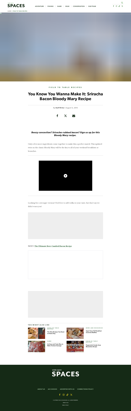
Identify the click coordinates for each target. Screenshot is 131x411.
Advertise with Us (67, 389)
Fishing (50, 6)
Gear (67, 6)
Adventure (39, 6)
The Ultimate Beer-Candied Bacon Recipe (53, 246)
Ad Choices (52, 389)
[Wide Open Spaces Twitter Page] (122, 6)
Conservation (79, 6)
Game (59, 6)
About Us (41, 389)
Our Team (92, 6)
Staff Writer (60, 108)
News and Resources (94, 328)
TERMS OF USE (65, 402)
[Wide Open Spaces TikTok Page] (119, 6)
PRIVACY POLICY (65, 405)
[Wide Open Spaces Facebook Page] (113, 6)
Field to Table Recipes (20, 11)
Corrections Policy (85, 389)
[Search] (122, 2)
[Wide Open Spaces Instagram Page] (116, 6)
